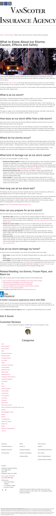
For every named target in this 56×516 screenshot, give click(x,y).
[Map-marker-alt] (2, 3)
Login (46, 501)
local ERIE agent (28, 262)
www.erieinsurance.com (29, 289)
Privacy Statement (31, 501)
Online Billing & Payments (45, 449)
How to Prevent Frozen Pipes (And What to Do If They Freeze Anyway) (22, 280)
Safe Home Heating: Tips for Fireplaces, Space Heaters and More (21, 286)
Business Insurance (6, 449)
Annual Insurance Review (44, 459)
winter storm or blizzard (11, 83)
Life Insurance (5, 453)
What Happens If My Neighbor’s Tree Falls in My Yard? (18, 282)
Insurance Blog (9, 35)
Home (1, 35)
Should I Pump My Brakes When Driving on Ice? (18, 204)
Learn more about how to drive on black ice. (28, 168)
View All (3, 431)
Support (40, 446)
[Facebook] (6, 3)
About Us (22, 446)
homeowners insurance (44, 264)
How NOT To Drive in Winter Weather (13, 287)
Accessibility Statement (40, 501)
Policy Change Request (44, 456)
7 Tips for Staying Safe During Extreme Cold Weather (17, 284)
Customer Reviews (25, 449)
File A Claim (41, 453)
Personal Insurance (6, 446)
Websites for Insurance (28, 505)
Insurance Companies (25, 453)
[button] (28, 25)
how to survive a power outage (26, 225)
